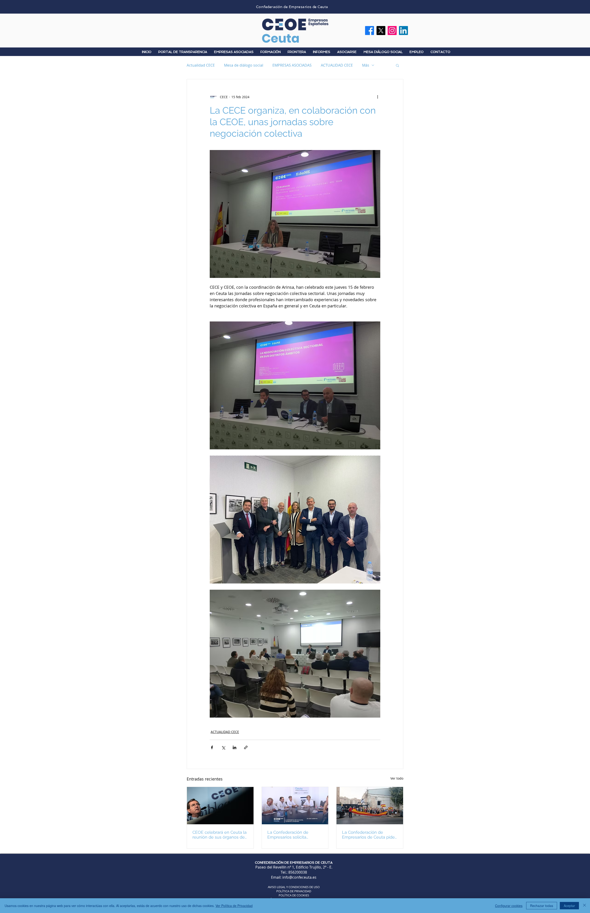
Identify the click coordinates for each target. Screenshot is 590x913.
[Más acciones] (377, 97)
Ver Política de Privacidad (234, 905)
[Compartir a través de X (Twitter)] (223, 747)
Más (365, 65)
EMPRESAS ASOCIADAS (292, 65)
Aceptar (569, 905)
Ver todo (396, 778)
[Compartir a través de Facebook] (212, 747)
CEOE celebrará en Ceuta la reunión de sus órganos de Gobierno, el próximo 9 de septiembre (219, 834)
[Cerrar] (584, 905)
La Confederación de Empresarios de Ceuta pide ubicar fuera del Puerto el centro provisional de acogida (368, 834)
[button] (397, 65)
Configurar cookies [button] (508, 905)
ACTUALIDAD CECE (337, 65)
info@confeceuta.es (299, 877)
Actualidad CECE (201, 65)
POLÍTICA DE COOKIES (294, 895)
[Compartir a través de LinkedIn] (234, 747)
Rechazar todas (541, 905)
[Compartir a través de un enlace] (246, 747)
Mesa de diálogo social (243, 65)
